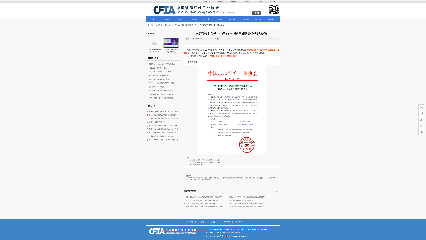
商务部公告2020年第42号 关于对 (160, 72)
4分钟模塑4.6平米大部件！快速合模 (161, 94)
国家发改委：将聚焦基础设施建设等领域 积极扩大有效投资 (246, 206)
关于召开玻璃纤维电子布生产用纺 (154, 51)
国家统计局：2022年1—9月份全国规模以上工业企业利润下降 (247, 197)
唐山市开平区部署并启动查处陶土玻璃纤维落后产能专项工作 (247, 203)
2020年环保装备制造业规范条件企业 (161, 90)
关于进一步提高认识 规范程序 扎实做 (161, 83)
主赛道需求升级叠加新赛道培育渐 (171, 51)
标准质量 (159, 25)
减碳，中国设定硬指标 (156, 87)
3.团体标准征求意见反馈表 (196, 164)
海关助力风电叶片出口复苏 (158, 68)
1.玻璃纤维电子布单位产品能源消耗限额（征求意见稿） (205, 160)
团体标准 (168, 25)
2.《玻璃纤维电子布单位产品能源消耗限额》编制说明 (204, 162)
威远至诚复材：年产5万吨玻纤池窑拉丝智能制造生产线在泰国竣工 (205, 206)
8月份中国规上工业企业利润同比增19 (161, 98)
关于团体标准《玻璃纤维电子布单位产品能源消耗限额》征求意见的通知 (199, 25)
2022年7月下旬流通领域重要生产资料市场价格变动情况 (202, 203)
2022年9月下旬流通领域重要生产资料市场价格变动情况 (202, 200)
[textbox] (239, 12)
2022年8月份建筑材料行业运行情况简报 (241, 200)
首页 (151, 25)
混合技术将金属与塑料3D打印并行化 (161, 79)
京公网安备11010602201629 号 (238, 236)
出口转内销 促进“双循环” (157, 122)
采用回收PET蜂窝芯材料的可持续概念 (162, 64)
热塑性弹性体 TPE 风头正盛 (158, 75)
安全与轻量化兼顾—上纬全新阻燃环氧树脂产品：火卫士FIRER (204, 197)
